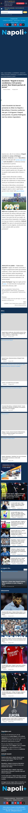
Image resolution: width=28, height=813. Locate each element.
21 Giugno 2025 (11, 336)
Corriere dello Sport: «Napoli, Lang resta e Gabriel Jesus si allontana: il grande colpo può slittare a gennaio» (13, 666)
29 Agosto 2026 (11, 498)
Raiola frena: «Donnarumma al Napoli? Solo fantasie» (13, 358)
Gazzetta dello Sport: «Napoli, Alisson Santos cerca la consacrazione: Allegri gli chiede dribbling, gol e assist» (18, 532)
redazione (5, 336)
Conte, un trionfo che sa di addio (10, 382)
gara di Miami (20, 191)
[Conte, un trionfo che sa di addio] (14, 372)
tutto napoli (12, 292)
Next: (15, 303)
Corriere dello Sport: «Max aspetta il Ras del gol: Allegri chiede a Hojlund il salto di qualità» (17, 504)
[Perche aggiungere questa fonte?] (26, 3)
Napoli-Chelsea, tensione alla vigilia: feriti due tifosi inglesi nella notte (13, 583)
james (19, 290)
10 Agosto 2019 (15, 89)
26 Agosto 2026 (20, 526)
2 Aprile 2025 (10, 410)
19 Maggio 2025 (11, 384)
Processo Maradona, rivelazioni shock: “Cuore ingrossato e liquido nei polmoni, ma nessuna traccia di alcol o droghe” (13, 407)
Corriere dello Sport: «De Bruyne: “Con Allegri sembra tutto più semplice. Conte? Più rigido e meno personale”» (18, 514)
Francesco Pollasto (6, 89)
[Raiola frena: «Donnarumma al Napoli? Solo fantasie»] (14, 348)
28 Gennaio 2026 (11, 586)
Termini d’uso (17, 20)
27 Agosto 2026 (20, 517)
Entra (25, 12)
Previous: (14, 298)
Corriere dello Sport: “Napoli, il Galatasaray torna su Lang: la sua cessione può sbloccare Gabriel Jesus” (18, 523)
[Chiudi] (3, 3)
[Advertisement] (14, 57)
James (5, 284)
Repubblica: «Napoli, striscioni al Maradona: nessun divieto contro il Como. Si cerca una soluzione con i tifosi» (18, 541)
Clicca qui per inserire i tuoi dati (6, 14)
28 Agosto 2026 (20, 508)
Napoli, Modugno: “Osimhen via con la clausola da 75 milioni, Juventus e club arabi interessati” (14, 458)
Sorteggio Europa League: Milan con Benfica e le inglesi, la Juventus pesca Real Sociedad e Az (13, 719)
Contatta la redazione (8, 20)
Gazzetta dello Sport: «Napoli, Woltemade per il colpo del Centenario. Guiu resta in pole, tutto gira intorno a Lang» (18, 560)
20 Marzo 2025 (10, 460)
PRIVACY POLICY (14, 22)
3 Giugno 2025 (10, 361)
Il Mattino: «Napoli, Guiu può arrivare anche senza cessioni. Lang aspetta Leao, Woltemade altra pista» (18, 550)
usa (3, 293)
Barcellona (4, 290)
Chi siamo (23, 20)
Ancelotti (7, 289)
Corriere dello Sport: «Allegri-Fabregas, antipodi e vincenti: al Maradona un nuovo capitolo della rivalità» (13, 495)
